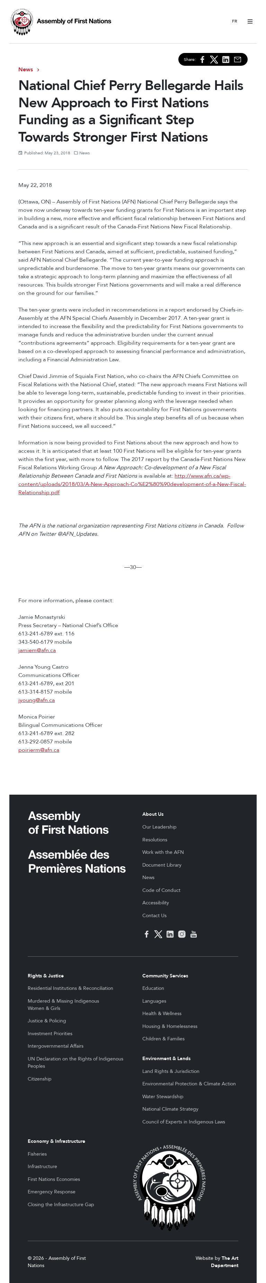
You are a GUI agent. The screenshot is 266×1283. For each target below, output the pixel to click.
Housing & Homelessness (169, 1026)
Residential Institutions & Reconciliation (70, 988)
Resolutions (154, 840)
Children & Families (163, 1039)
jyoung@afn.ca (36, 700)
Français (234, 21)
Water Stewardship (163, 1096)
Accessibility (155, 903)
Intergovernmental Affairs (55, 1046)
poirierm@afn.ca (38, 750)
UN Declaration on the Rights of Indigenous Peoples (75, 1062)
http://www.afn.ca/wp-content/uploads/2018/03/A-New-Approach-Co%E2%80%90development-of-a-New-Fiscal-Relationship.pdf (132, 484)
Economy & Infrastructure (56, 1141)
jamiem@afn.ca (37, 650)
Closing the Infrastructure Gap (61, 1204)
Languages (154, 1001)
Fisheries (37, 1154)
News (25, 69)
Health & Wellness (161, 1013)
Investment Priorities (50, 1033)
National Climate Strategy (170, 1109)
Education (153, 988)
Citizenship (40, 1079)
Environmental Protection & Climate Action (189, 1084)
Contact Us (154, 915)
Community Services (165, 976)
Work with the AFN (163, 852)
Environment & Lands (166, 1058)
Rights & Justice (46, 976)
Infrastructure (42, 1166)
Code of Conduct (161, 890)
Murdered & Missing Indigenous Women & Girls (63, 1005)
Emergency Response (52, 1192)
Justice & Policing (47, 1021)
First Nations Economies (54, 1179)
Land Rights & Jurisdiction (171, 1071)
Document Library (161, 865)
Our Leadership (159, 827)
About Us (152, 814)
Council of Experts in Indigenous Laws (183, 1122)
